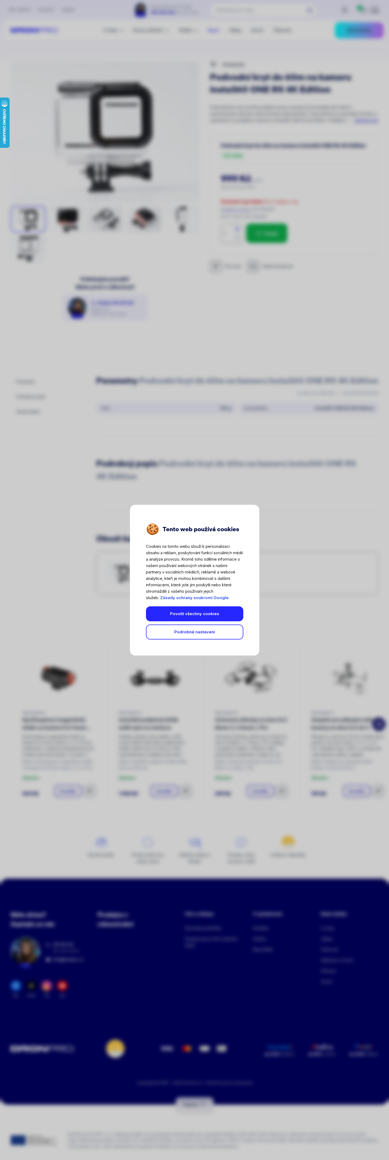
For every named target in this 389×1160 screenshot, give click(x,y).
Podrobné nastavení (194, 631)
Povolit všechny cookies (194, 613)
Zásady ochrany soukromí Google (194, 597)
